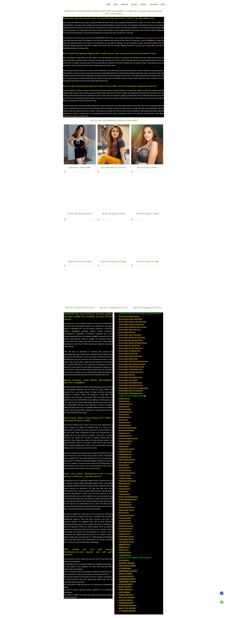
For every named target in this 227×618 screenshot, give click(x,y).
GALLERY (134, 4)
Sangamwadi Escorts (126, 515)
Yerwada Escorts (125, 555)
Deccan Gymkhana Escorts (128, 438)
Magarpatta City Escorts (127, 481)
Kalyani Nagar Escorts (127, 459)
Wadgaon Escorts (125, 552)
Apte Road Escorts (125, 404)
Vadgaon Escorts (125, 534)
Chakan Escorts (124, 433)
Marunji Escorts (124, 483)
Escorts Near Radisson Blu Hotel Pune (132, 322)
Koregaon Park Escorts (127, 473)
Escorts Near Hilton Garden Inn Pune (132, 364)
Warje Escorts (124, 550)
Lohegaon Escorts (125, 478)
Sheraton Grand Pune (136, 324)
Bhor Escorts (123, 420)
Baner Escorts (124, 414)
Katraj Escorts (124, 465)
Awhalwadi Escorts (125, 412)
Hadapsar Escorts (125, 452)
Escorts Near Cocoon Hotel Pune (130, 319)
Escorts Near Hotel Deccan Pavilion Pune (133, 388)
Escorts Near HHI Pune (127, 375)
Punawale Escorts (125, 505)
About (115, 4)
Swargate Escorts (125, 518)
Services (124, 4)
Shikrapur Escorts (125, 523)
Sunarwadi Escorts (125, 528)
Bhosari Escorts (124, 422)
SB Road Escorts (125, 521)
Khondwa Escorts (125, 470)
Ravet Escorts (124, 513)
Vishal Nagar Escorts (126, 539)
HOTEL (163, 4)
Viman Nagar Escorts (126, 536)
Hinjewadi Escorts (125, 454)
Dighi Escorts (123, 446)
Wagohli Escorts (124, 544)
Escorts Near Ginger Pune (128, 359)
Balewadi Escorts (125, 409)
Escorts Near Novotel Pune (128, 353)
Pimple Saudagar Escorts (128, 499)
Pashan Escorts (124, 494)
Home (108, 4)
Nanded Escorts (124, 489)
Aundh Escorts (124, 406)
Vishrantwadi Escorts (126, 542)
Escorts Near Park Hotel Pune (129, 345)
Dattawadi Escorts (125, 436)
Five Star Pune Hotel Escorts (129, 316)
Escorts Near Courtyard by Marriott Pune (133, 361)
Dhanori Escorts (124, 444)
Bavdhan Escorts (125, 417)
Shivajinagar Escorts (126, 526)
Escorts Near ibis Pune (127, 332)
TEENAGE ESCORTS (126, 603)
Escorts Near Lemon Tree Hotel (130, 335)
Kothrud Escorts (125, 475)
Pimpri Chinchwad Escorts (128, 497)
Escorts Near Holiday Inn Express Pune (133, 343)
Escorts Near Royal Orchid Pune (130, 356)
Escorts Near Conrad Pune (128, 380)
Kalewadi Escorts (125, 457)
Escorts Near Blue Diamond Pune (130, 340)
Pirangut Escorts (125, 502)
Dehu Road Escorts (125, 441)
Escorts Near (123, 324)
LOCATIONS (154, 4)
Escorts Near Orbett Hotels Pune (130, 393)
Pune (111, 336)
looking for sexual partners (149, 38)
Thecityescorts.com (70, 323)
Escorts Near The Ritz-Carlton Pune (131, 367)
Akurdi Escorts (124, 398)
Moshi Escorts (124, 486)
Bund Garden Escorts (126, 430)
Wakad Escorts (124, 547)
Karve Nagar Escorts (126, 462)
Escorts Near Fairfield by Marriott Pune (133, 327)
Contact (143, 4)
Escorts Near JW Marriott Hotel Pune (132, 337)
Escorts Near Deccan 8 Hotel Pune (131, 390)
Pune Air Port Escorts (126, 507)
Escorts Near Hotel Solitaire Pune (131, 385)
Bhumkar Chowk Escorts (127, 428)
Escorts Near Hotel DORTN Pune (130, 383)
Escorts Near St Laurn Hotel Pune (131, 348)
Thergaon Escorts (125, 531)
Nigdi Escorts (123, 491)
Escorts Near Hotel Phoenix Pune (130, 377)
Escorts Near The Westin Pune (130, 351)
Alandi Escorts (124, 401)
